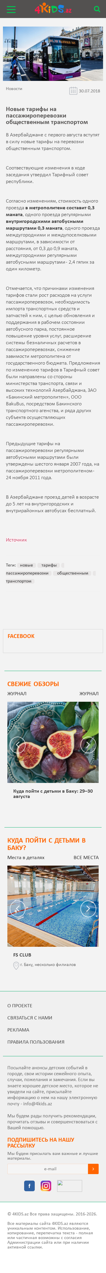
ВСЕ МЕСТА (86, 858)
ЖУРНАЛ (89, 694)
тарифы (48, 565)
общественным (72, 573)
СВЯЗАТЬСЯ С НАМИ (29, 1018)
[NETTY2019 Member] (69, 1186)
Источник (16, 540)
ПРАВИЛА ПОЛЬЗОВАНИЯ (35, 1042)
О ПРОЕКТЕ (19, 1006)
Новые (26, 565)
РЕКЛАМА (18, 1030)
